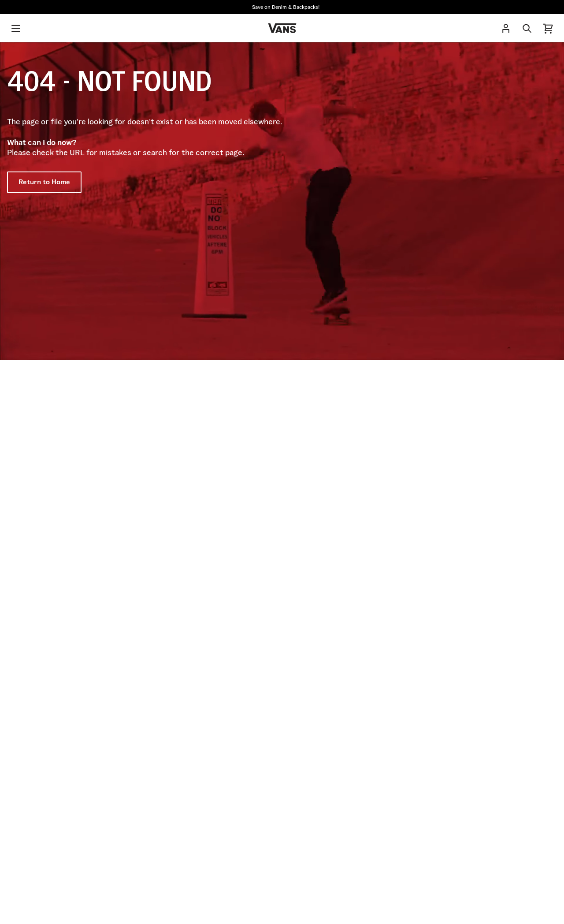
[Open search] (527, 28)
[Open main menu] (15, 28)
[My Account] (505, 28)
